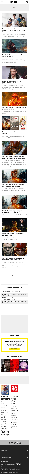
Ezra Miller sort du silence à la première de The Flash (11, 82)
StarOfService (19, 468)
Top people (4, 454)
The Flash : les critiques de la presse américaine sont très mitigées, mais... (13, 157)
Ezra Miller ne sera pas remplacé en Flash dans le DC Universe (13, 211)
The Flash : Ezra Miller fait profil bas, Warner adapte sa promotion (13, 185)
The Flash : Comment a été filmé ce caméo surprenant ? (13, 55)
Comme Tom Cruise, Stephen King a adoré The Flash (13, 234)
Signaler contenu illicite (13, 472)
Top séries (4, 450)
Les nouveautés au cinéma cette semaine (12, 132)
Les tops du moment (6, 457)
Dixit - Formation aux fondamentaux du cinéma (10, 469)
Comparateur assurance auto (7, 466)
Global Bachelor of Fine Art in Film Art (8, 468)
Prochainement (5, 447)
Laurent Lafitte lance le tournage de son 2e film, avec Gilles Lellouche (14, 302)
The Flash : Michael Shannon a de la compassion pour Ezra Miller (13, 258)
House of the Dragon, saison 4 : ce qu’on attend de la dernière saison (13, 298)
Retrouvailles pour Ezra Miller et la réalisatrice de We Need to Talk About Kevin (13, 30)
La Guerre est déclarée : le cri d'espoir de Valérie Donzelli (14, 295)
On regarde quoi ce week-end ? (11, 291)
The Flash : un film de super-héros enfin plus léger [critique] (14, 108)
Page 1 (13, 275)
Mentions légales (4, 472)
